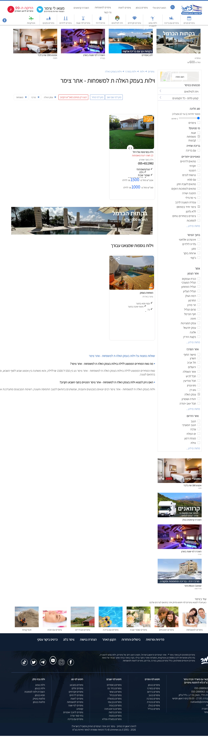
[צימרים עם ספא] (55, 626)
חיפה (200, 488)
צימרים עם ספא (54, 629)
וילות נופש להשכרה (153, 24)
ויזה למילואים (117, 22)
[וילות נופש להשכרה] (152, 19)
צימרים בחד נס (115, 688)
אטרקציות (31, 22)
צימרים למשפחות (103, 7)
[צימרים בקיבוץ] (48, 19)
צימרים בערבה (153, 698)
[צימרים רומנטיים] (166, 626)
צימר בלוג (68, 639)
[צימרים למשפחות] (194, 626)
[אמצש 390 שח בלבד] (35, 30)
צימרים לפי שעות (83, 22)
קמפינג (79, 709)
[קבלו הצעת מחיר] (49, 12)
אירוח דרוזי (100, 22)
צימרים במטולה (114, 698)
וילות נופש (40, 685)
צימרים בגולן (154, 705)
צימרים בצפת (115, 705)
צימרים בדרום (153, 691)
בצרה (200, 554)
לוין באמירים (147, 55)
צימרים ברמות (115, 712)
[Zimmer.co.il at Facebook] (70, 660)
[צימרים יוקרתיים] (134, 19)
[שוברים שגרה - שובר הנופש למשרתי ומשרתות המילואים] (117, 19)
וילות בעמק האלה (113, 71)
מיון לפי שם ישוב (114, 97)
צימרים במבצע (76, 685)
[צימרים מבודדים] (83, 626)
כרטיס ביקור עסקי (47, 639)
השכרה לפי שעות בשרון (94, 55)
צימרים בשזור (115, 691)
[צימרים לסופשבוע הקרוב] (18, 12)
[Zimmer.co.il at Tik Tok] (24, 660)
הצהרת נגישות (88, 639)
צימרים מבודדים (82, 629)
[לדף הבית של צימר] (191, 14)
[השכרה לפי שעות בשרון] (83, 30)
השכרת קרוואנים (81, 7)
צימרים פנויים (189, 22)
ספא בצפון (40, 695)
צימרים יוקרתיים (134, 22)
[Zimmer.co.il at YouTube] (52, 657)
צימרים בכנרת (153, 702)
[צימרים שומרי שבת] (138, 626)
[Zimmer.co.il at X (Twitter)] (33, 660)
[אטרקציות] (31, 19)
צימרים (151, 71)
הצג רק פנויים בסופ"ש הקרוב (73, 97)
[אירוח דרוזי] (100, 19)
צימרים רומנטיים (166, 629)
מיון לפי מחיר (97, 97)
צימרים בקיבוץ (48, 22)
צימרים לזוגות (124, 7)
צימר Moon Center (193, 585)
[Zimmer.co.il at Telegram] (43, 660)
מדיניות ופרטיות (155, 639)
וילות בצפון (40, 688)
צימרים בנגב (154, 695)
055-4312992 (146, 163)
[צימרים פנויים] (189, 19)
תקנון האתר (109, 639)
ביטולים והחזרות (131, 639)
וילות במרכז (130, 71)
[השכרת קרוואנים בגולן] (180, 516)
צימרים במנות (115, 715)
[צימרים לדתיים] (65, 19)
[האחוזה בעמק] (131, 289)
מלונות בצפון (39, 702)
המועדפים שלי (159, 7)
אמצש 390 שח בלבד (47, 55)
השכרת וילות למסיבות (34, 691)
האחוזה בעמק (146, 292)
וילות (142, 71)
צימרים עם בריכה (171, 22)
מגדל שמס (198, 588)
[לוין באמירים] (131, 30)
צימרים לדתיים (65, 22)
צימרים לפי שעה (75, 705)
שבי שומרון (143, 159)
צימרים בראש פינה (113, 709)
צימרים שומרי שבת (138, 629)
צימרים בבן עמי (115, 702)
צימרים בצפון (142, 7)
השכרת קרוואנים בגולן (192, 519)
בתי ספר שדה (76, 715)
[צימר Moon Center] (180, 582)
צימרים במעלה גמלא (112, 719)
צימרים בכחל (116, 695)
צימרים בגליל (154, 709)
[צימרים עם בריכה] (171, 19)
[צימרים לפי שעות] (83, 19)
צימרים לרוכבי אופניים (73, 712)
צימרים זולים (77, 688)
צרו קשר (107, 12)
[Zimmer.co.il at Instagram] (61, 660)
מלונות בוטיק (39, 698)
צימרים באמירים (114, 685)
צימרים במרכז (153, 688)
